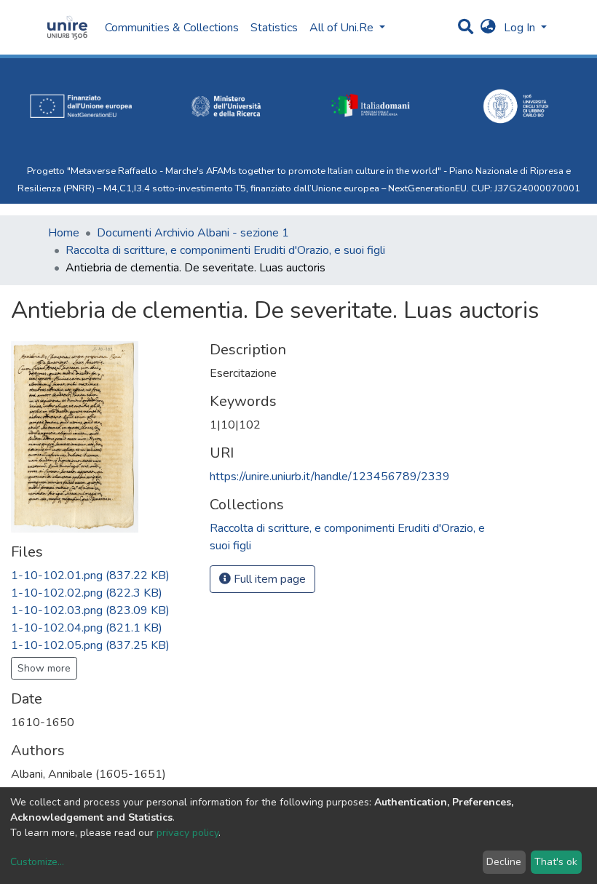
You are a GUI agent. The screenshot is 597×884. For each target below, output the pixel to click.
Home (63, 233)
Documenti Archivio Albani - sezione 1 (193, 233)
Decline (503, 862)
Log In (521, 28)
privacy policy (187, 833)
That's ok (555, 862)
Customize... (37, 862)
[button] (488, 27)
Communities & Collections (172, 28)
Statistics (274, 28)
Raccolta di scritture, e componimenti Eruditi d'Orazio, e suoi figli (225, 250)
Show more (44, 668)
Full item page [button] (268, 579)
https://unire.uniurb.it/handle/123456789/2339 (330, 477)
